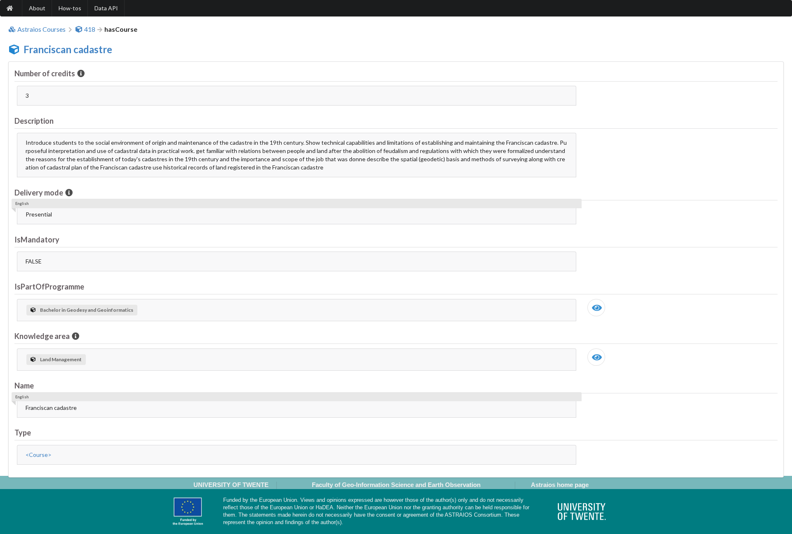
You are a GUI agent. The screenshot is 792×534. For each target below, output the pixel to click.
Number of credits (44, 73)
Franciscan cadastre (68, 49)
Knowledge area (42, 336)
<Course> (39, 454)
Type (22, 432)
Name (24, 385)
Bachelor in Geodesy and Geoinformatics (86, 310)
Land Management (61, 359)
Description (34, 120)
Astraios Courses (41, 29)
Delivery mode (38, 192)
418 (89, 29)
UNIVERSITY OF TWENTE (231, 484)
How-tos (70, 8)
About (37, 8)
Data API (106, 8)
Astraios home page (560, 484)
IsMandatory (36, 239)
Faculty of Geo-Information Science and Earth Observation (396, 484)
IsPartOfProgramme (49, 286)
